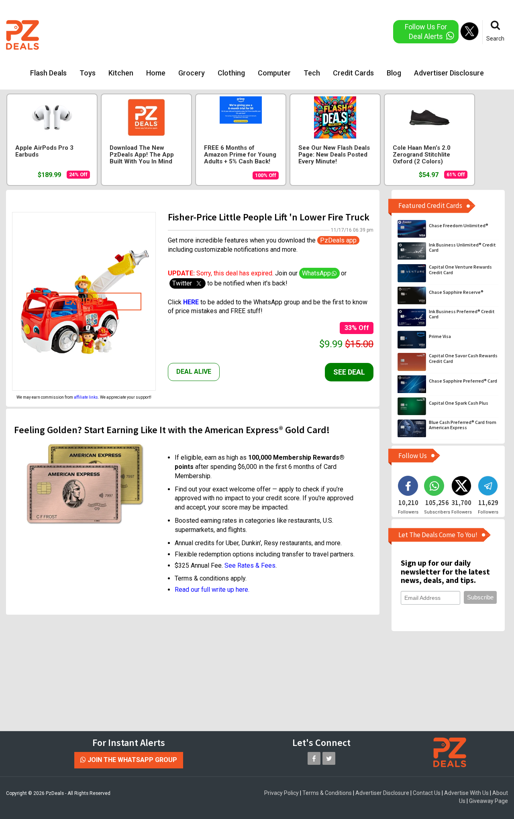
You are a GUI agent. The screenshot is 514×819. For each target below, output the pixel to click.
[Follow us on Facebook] (314, 758)
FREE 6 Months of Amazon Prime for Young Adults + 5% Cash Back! (240, 155)
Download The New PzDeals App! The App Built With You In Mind (142, 155)
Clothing (231, 73)
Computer (274, 73)
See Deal (349, 372)
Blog (394, 73)
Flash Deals (48, 73)
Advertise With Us (466, 793)
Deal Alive (193, 371)
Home (155, 73)
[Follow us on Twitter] (328, 758)
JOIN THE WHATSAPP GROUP (131, 760)
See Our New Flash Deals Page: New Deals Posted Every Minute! (334, 155)
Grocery (191, 73)
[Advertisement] (225, 34)
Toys (88, 73)
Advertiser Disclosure (449, 73)
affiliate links (86, 397)
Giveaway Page (488, 801)
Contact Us (427, 793)
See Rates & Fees (249, 565)
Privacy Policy (281, 793)
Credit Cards (353, 73)
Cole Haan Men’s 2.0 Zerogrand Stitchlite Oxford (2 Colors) (422, 155)
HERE (191, 302)
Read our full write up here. (212, 589)
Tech (312, 73)
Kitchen (120, 73)
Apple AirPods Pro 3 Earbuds (44, 151)
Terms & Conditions (327, 793)
